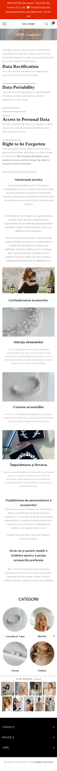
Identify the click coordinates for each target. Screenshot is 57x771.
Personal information (14, 110)
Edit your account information (19, 82)
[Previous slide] (3, 636)
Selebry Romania (43, 762)
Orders (6, 114)
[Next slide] (54, 636)
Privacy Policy (28, 61)
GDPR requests (10, 106)
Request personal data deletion (19, 170)
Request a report (11, 138)
